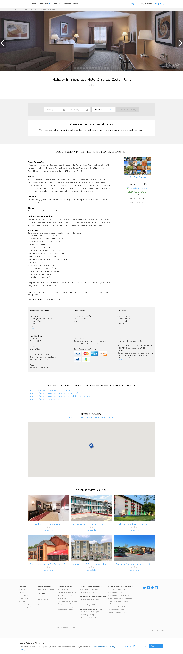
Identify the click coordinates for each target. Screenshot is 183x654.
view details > (48, 530)
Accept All (156, 646)
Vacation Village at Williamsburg (90, 605)
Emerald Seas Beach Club (116, 613)
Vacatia (40, 596)
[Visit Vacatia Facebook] (148, 588)
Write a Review (137, 198)
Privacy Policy (23, 598)
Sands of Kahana (63, 589)
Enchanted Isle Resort (115, 604)
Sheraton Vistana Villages (66, 607)
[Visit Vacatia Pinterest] (152, 588)
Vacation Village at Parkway (89, 589)
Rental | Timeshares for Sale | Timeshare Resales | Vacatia (158, 627)
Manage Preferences (135, 646)
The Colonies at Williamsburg (89, 599)
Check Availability (128, 109)
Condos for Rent (43, 602)
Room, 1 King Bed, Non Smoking (44, 399)
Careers (21, 592)
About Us (22, 589)
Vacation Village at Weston (116, 592)
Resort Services (71, 4)
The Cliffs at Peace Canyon (88, 617)
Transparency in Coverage (27, 607)
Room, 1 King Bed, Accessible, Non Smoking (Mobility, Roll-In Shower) (61, 396)
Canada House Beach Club (116, 607)
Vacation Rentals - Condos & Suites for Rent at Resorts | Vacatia (24, 2)
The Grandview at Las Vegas (89, 612)
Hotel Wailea (62, 598)
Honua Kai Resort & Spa (65, 595)
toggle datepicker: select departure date (78, 109)
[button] (3, 43)
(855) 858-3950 (146, 4)
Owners (56, 4)
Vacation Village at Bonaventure (118, 595)
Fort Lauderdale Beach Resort (118, 601)
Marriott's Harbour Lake (65, 610)
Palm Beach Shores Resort (116, 589)
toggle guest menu (104, 109)
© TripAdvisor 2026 (137, 202)
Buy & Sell (44, 4)
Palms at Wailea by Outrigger (67, 592)
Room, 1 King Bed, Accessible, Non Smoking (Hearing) (54, 393)
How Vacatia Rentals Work (47, 589)
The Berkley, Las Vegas (87, 615)
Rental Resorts (43, 599)
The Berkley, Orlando (87, 592)
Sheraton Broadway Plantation (68, 601)
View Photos (139, 177)
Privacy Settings (24, 604)
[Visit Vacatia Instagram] (156, 588)
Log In (134, 4)
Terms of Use (23, 595)
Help (157, 4)
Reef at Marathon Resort (116, 610)
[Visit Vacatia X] (144, 588)
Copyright (22, 601)
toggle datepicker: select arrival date (55, 109)
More (32, 328)
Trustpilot (89, 629)
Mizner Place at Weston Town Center (120, 598)
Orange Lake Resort (64, 604)
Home (14, 9)
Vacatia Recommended (46, 605)
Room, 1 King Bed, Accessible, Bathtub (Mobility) (51, 390)
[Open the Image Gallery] (137, 174)
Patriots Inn (84, 602)
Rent (34, 4)
